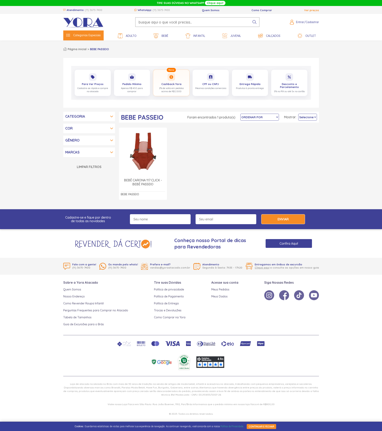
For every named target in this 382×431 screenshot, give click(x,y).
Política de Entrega (166, 303)
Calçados (273, 36)
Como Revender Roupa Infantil (83, 303)
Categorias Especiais (87, 35)
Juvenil (235, 36)
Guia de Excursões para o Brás (83, 324)
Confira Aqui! (289, 243)
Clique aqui (262, 267)
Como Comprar (261, 10)
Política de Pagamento (169, 296)
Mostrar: (290, 117)
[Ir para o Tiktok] (299, 295)
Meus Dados (219, 296)
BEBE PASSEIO (99, 49)
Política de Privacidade (231, 426)
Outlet (310, 36)
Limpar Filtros (89, 167)
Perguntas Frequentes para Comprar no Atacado (95, 310)
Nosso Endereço (74, 296)
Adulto (131, 36)
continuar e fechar (261, 426)
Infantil (199, 36)
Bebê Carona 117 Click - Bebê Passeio (143, 182)
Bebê (165, 36)
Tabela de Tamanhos (77, 317)
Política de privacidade (169, 289)
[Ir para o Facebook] (284, 295)
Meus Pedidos (220, 289)
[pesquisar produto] (254, 22)
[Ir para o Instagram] (269, 295)
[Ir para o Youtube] (314, 295)
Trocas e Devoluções (167, 310)
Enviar (283, 219)
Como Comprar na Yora (169, 317)
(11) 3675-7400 (93, 10)
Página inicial (77, 49)
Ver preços (311, 10)
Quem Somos (210, 10)
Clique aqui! (215, 3)
